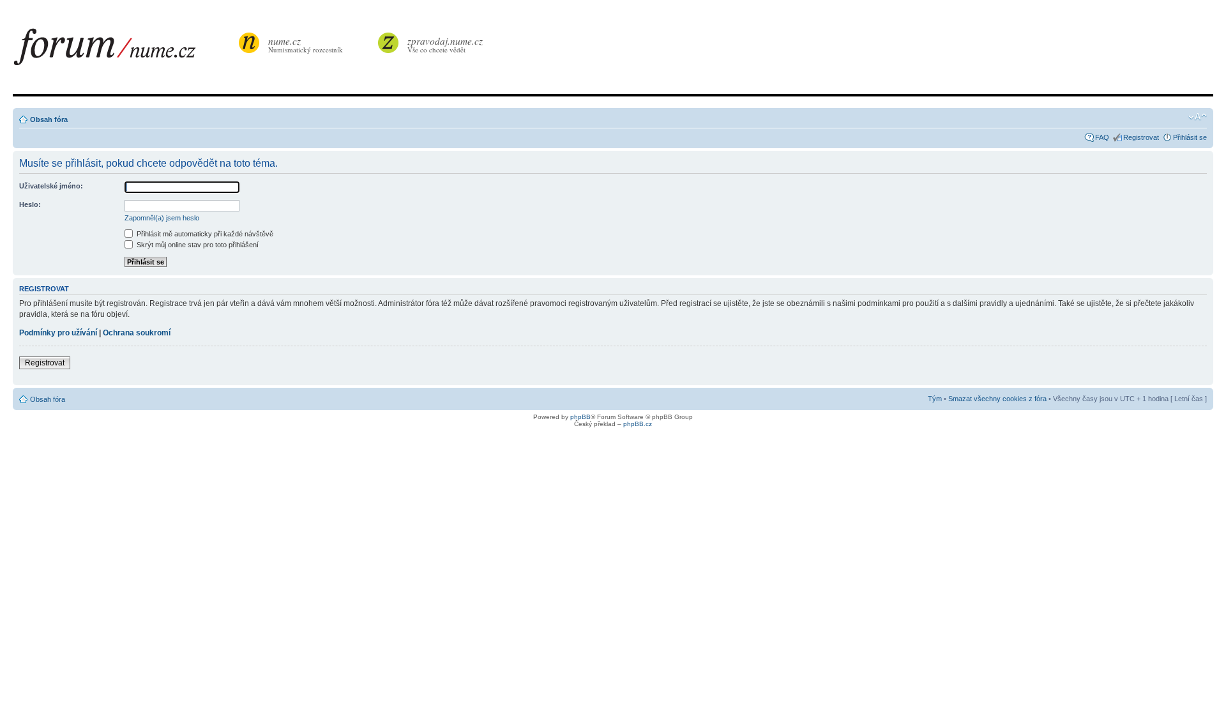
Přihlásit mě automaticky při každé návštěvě (204, 234)
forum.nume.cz (124, 50)
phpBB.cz (637, 423)
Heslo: (30, 204)
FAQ (1102, 137)
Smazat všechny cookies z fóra (997, 398)
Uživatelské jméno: (51, 186)
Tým (935, 398)
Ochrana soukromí (136, 332)
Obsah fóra (49, 119)
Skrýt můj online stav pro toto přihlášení (197, 245)
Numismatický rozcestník (305, 44)
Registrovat (1141, 137)
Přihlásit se (1190, 137)
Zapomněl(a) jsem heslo (162, 218)
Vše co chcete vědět (445, 44)
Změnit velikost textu (1197, 117)
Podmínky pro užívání (58, 332)
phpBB (580, 416)
